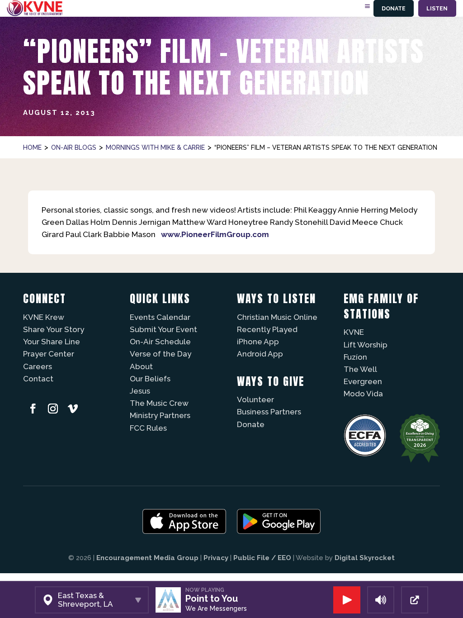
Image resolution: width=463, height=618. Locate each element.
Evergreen (363, 381)
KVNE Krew (43, 317)
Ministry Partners (160, 415)
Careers (37, 366)
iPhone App (258, 341)
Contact (38, 378)
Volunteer (255, 399)
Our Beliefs (150, 378)
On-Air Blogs (73, 147)
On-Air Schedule (160, 341)
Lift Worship (365, 344)
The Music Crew (159, 403)
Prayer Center (48, 353)
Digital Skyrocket (365, 558)
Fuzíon (355, 356)
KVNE (354, 332)
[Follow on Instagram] (53, 408)
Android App (260, 353)
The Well (360, 369)
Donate (394, 8)
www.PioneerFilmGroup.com (215, 234)
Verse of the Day (160, 353)
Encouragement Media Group (147, 558)
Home (32, 147)
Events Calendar (160, 317)
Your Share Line (51, 341)
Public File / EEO (262, 558)
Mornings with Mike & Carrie (155, 147)
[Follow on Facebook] (33, 408)
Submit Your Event (163, 329)
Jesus (140, 390)
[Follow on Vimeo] (73, 408)
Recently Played (267, 329)
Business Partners (269, 411)
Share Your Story (53, 329)
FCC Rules (148, 428)
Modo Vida (363, 393)
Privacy (215, 558)
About (141, 366)
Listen (437, 8)
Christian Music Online (277, 317)
